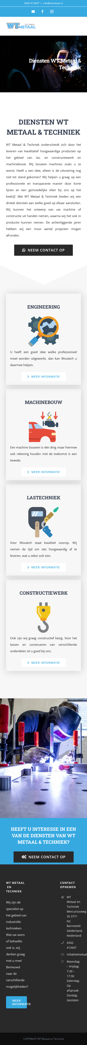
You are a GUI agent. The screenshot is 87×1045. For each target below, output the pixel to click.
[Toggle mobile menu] (79, 27)
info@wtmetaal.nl (53, 3)
